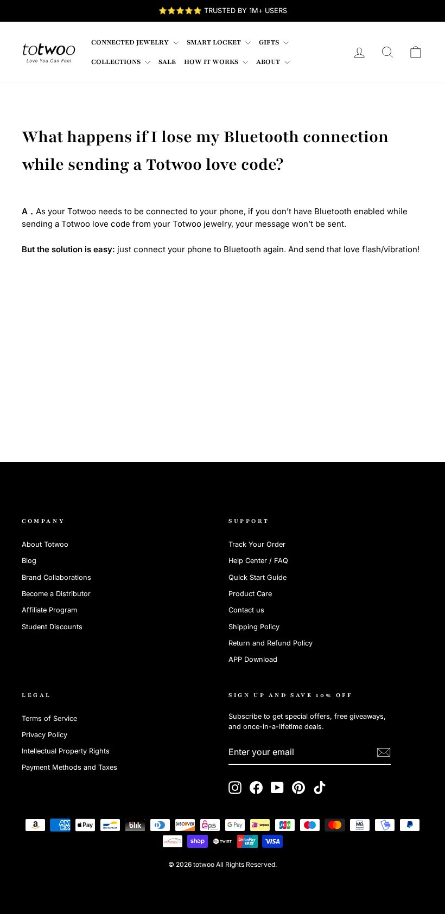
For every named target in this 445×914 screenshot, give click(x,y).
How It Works (212, 61)
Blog (29, 561)
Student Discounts (52, 627)
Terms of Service (49, 718)
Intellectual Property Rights (66, 751)
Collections (116, 61)
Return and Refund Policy (270, 643)
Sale (167, 61)
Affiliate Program (49, 610)
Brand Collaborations (56, 577)
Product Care (250, 594)
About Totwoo (45, 544)
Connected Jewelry (130, 42)
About (269, 61)
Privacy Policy (44, 735)
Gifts (270, 42)
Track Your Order (256, 544)
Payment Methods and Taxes (69, 767)
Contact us (246, 610)
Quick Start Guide (257, 577)
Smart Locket (215, 42)
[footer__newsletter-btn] (384, 752)
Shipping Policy (253, 627)
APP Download (252, 659)
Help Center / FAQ (258, 561)
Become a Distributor (56, 594)
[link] (49, 52)
